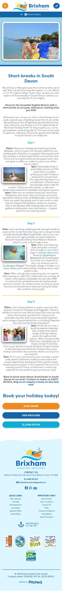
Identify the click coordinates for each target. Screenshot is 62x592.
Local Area (15, 508)
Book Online (34, 14)
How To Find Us (46, 502)
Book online (31, 406)
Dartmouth (38, 197)
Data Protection (46, 517)
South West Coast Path (28, 234)
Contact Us (46, 505)
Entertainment (16, 505)
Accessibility (46, 514)
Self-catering (15, 499)
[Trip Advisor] (35, 488)
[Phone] (55, 5)
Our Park (15, 502)
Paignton (43, 309)
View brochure (31, 415)
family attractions (49, 252)
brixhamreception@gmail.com (32, 482)
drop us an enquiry (24, 382)
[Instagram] (30, 488)
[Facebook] (26, 488)
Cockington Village (13, 265)
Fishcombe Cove (46, 166)
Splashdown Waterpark (43, 256)
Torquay (28, 309)
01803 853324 (32, 424)
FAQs (46, 508)
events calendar (49, 328)
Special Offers (15, 511)
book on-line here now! (43, 383)
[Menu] (6, 5)
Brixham (9, 150)
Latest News (15, 514)
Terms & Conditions (46, 511)
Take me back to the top (32, 524)
